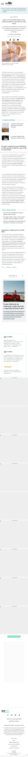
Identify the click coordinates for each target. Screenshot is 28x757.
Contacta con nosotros (14, 719)
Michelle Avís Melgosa (15, 34)
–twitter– (15, 714)
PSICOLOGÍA (14, 267)
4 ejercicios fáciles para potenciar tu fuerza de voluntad (17, 125)
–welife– (19, 714)
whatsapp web (14, 40)
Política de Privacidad (14, 744)
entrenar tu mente (17, 163)
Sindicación (14, 746)
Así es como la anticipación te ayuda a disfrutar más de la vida (13, 213)
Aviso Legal (14, 738)
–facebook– (8, 714)
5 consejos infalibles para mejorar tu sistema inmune (18, 137)
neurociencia (20, 75)
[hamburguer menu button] (2, 4)
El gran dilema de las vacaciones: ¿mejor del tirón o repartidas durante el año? (13, 306)
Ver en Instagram (15, 636)
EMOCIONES (8, 267)
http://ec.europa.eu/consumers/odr (15, 734)
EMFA (14, 740)
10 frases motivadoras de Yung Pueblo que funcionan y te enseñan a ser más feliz (14, 222)
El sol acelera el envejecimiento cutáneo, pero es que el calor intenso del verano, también (14, 10)
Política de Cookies (14, 748)
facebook (10, 39)
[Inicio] (9, 5)
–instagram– (12, 714)
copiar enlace (17, 40)
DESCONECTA (13, 276)
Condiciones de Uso (14, 742)
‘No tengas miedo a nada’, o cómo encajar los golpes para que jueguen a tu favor (14, 217)
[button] (14, 392)
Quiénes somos (14, 721)
